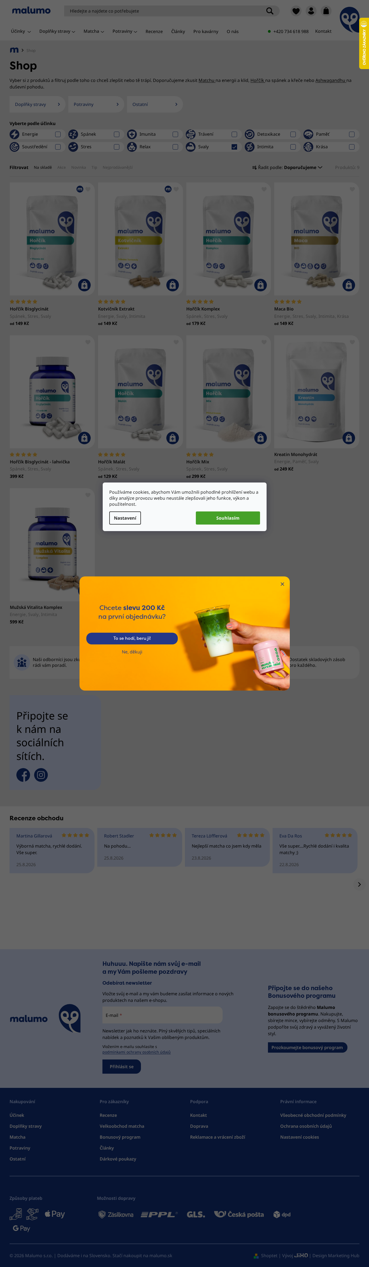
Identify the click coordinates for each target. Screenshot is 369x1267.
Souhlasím (228, 518)
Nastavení (125, 518)
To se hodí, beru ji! (132, 638)
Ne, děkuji (132, 652)
